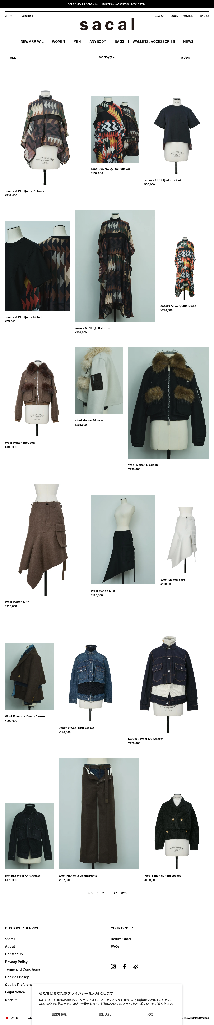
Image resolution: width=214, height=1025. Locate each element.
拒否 (150, 1014)
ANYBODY (97, 41)
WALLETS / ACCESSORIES (154, 41)
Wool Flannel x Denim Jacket (25, 716)
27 (115, 893)
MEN (77, 41)
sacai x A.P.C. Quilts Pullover (24, 191)
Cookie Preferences (20, 984)
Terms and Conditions (22, 969)
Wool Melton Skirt (17, 602)
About (10, 946)
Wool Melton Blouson (20, 442)
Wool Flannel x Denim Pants (78, 875)
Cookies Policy (17, 977)
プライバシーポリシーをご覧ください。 (148, 1004)
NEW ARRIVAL (32, 41)
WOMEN (58, 41)
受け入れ (105, 1014)
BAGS (119, 41)
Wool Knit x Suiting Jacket (162, 875)
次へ (123, 893)
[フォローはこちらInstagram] (113, 966)
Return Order (121, 939)
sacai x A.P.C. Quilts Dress (92, 328)
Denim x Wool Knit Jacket (76, 727)
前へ (90, 893)
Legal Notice (15, 992)
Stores (10, 939)
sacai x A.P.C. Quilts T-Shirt (162, 180)
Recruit (11, 1000)
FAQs (115, 946)
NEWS (188, 41)
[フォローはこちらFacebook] (124, 966)
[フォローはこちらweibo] (135, 966)
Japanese (27, 15)
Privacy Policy (16, 962)
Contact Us (14, 954)
